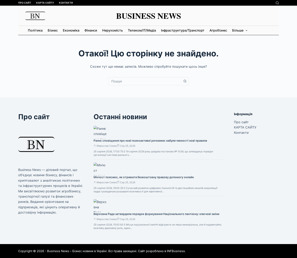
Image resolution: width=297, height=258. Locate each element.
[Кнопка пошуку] (185, 81)
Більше (237, 30)
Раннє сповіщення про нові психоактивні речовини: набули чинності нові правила (150, 140)
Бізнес (53, 30)
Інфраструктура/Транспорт (182, 30)
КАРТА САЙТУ (45, 2)
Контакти (66, 2)
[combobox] (144, 81)
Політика (35, 30)
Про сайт (24, 2)
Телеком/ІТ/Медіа (142, 30)
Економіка (71, 30)
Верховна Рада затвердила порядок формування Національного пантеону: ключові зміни (156, 214)
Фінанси (90, 30)
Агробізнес (218, 30)
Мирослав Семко (107, 145)
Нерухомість (112, 30)
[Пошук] (277, 2)
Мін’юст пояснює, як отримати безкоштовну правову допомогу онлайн (144, 177)
